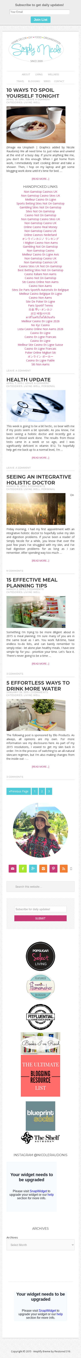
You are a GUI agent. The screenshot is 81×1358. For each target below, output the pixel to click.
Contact (59, 81)
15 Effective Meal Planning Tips (32, 583)
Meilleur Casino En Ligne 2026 (40, 321)
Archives (12, 1237)
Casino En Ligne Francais (40, 337)
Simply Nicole (40, 50)
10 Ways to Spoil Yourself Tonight (32, 93)
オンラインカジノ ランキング (40, 239)
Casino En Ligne (40, 333)
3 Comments (35, 589)
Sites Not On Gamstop (40, 211)
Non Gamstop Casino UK (40, 223)
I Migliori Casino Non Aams (40, 242)
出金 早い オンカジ (40, 309)
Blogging (34, 81)
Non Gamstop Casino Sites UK (40, 195)
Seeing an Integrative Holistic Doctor (38, 480)
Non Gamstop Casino (40, 250)
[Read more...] (40, 179)
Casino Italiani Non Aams (40, 274)
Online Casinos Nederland (40, 235)
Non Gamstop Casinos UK (40, 191)
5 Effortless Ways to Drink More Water (38, 686)
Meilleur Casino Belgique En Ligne (40, 293)
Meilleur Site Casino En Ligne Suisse (40, 345)
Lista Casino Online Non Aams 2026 (40, 329)
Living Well (32, 102)
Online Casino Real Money (40, 227)
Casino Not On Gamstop (40, 215)
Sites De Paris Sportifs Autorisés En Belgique (40, 290)
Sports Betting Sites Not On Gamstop (40, 203)
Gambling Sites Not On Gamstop (40, 207)
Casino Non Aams (40, 286)
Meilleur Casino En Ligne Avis (40, 254)
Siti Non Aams (40, 364)
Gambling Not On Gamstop (40, 246)
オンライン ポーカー (40, 356)
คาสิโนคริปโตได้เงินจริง (40, 317)
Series (47, 81)
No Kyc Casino (40, 325)
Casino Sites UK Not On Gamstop (40, 266)
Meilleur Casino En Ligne (40, 199)
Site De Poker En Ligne (40, 301)
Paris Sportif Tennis (40, 305)
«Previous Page (19, 791)
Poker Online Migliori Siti (40, 352)
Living (39, 74)
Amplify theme (41, 1351)
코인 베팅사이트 (40, 313)
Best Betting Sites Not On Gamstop (40, 270)
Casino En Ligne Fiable (40, 360)
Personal (48, 386)
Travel (20, 81)
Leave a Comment (38, 99)
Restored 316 (62, 1351)
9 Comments (36, 486)
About (26, 74)
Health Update (28, 380)
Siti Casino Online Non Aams (40, 282)
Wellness (53, 74)
